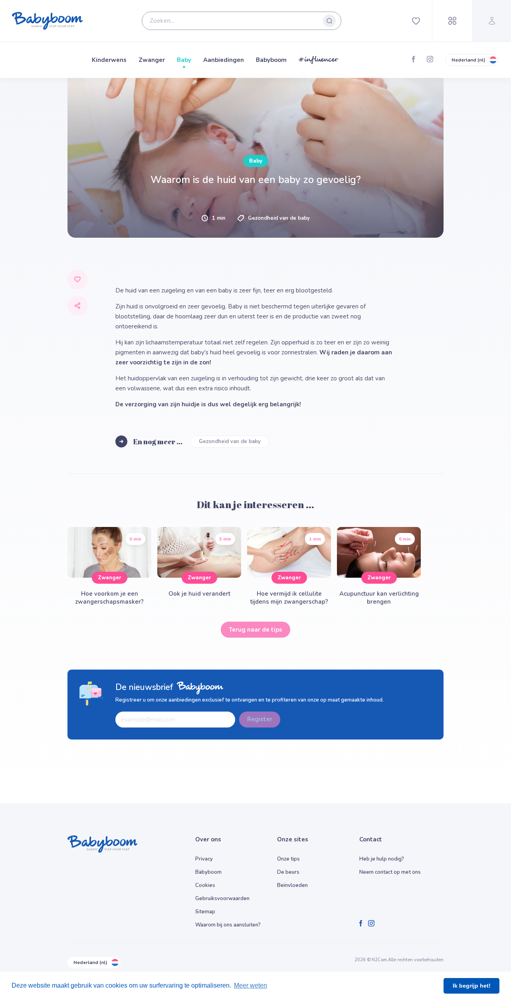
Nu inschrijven (256, 439)
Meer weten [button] (250, 985)
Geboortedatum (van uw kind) (105, 315)
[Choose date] (236, 326)
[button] (156, 384)
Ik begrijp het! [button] (472, 985)
